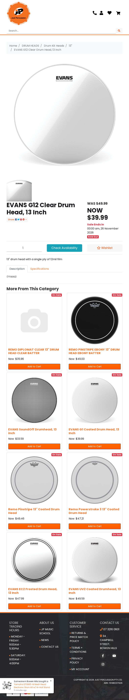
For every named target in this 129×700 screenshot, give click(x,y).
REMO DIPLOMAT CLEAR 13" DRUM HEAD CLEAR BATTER (33, 351)
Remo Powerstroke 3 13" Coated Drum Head (94, 511)
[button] (104, 248)
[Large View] (19, 189)
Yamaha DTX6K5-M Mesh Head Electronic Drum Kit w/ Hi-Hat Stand (32, 686)
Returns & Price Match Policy (79, 637)
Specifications (39, 269)
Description (17, 269)
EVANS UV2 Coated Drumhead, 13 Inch (95, 591)
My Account (80, 669)
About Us (46, 623)
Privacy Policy (76, 660)
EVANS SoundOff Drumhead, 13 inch (32, 431)
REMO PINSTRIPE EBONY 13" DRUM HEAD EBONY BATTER (94, 351)
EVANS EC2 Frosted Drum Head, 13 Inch (32, 591)
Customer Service (78, 625)
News (44, 640)
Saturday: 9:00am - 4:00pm (17, 659)
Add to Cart (34, 366)
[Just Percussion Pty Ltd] (19, 13)
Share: (11, 219)
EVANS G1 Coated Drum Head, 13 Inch (94, 431)
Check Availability (64, 248)
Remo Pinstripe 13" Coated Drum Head (34, 511)
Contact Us (49, 647)
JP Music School (46, 631)
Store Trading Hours (15, 626)
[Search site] (119, 31)
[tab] (17, 268)
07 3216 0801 (111, 629)
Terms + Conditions (78, 650)
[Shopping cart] (118, 13)
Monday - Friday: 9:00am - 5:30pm (17, 643)
